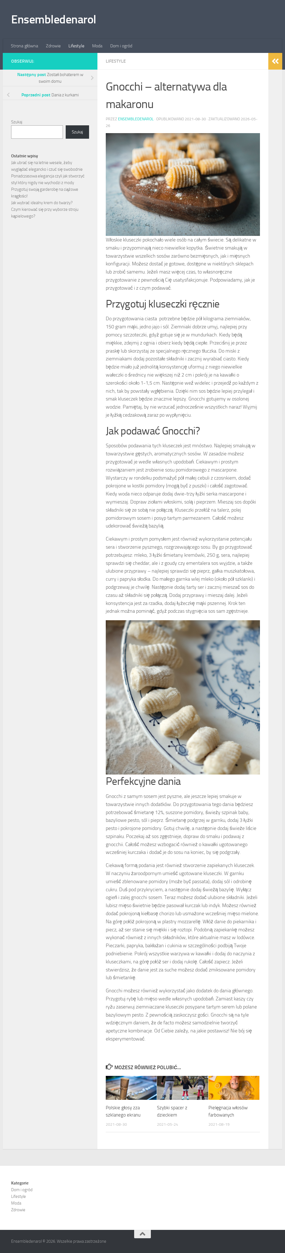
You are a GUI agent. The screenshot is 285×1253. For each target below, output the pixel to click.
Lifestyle (76, 45)
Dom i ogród (121, 45)
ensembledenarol (136, 119)
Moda (97, 45)
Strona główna (24, 45)
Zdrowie (53, 45)
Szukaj (16, 121)
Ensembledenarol (53, 19)
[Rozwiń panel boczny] (275, 61)
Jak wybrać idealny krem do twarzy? (42, 202)
